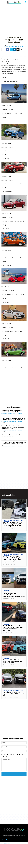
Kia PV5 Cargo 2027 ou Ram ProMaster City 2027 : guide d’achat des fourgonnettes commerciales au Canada (12, 525)
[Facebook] (7, 49)
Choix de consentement (5, 843)
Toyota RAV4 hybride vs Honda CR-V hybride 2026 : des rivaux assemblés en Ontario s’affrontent (13, 628)
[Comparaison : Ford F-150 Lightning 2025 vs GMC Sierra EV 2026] (14, 678)
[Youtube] (6, 839)
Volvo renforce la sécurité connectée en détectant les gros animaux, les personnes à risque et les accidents (12, 427)
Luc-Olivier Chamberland (8, 697)
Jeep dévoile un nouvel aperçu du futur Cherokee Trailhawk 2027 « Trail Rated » (11, 411)
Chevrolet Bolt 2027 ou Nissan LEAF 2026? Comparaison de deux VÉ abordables (13, 661)
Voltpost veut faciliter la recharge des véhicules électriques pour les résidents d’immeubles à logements (13, 444)
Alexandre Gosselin (6, 598)
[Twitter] (11, 49)
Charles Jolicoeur (12, 45)
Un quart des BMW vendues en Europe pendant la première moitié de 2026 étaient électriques (13, 419)
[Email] (18, 49)
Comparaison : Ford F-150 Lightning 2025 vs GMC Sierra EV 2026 (14, 693)
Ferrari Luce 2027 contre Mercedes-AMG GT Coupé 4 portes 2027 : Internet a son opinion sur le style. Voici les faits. (12, 559)
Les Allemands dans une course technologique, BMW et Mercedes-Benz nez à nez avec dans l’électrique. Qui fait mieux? (14, 594)
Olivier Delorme (6, 528)
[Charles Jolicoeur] (5, 45)
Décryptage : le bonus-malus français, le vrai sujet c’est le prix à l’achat (12, 435)
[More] (21, 49)
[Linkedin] (14, 49)
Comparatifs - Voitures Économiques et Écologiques (13, 46)
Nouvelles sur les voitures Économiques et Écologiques (11, 413)
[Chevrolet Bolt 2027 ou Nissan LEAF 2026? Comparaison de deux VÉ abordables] (14, 646)
